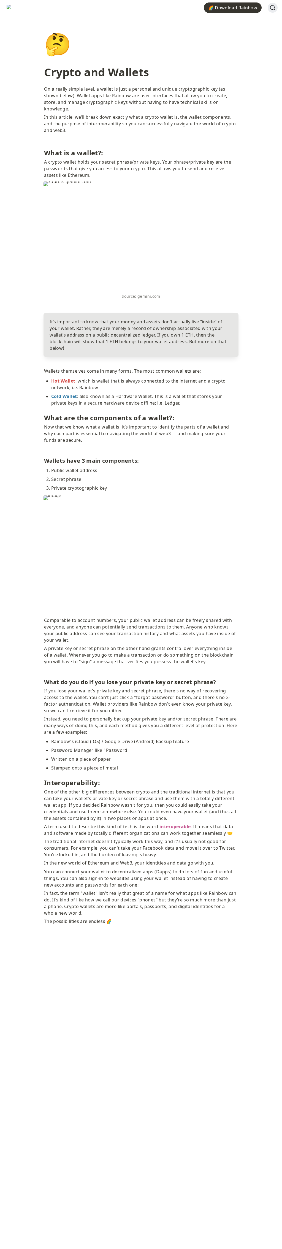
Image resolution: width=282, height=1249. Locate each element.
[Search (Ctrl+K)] (273, 8)
